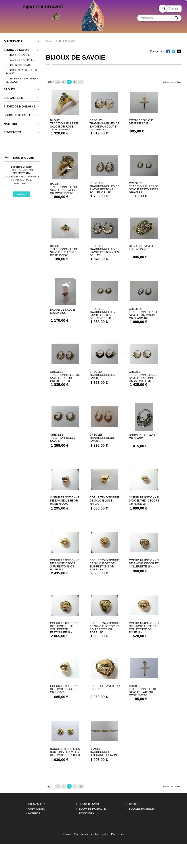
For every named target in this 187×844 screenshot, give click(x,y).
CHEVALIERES (36, 808)
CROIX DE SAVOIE (19, 55)
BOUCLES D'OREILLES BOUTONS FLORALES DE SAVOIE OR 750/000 (65, 752)
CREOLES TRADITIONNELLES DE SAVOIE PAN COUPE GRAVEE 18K (104, 125)
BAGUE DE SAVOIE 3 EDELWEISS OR (142, 247)
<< (58, 82)
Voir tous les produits (172, 82)
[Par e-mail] (179, 52)
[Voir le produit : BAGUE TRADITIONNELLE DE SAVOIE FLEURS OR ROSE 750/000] (65, 237)
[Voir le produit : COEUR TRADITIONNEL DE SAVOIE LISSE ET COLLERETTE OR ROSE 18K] (144, 614)
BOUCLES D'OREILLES (142, 808)
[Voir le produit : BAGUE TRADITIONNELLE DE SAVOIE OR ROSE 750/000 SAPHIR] (65, 114)
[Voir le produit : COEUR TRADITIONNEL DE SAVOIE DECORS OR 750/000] (65, 677)
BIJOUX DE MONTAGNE (92, 808)
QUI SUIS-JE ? (36, 804)
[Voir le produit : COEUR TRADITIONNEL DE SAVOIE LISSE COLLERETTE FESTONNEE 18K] (65, 614)
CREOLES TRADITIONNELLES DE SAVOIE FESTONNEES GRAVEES (144, 188)
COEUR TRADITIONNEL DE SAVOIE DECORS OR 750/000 (65, 689)
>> (81, 82)
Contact (173, 8)
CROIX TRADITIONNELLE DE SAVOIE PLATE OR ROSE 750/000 (143, 690)
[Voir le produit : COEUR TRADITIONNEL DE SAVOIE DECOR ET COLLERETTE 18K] (144, 551)
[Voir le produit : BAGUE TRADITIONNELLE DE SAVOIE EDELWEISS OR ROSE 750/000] (65, 178)
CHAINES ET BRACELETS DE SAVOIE (21, 80)
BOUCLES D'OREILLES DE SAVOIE (21, 72)
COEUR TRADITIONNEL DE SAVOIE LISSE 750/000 (104, 500)
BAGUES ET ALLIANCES (22, 60)
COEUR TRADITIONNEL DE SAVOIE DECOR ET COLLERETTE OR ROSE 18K (104, 628)
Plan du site (117, 834)
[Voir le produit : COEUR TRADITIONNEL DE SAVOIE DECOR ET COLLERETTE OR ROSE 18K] (104, 614)
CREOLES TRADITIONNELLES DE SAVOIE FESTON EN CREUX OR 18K (65, 376)
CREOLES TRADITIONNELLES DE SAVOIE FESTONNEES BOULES (104, 250)
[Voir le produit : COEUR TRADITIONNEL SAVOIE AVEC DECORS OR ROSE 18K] (144, 489)
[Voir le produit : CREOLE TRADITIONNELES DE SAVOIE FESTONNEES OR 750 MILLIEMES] (144, 363)
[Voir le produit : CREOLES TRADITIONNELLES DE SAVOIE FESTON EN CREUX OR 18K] (65, 363)
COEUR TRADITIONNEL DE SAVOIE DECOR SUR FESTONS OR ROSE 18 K (65, 565)
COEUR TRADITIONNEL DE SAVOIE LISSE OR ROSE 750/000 (65, 500)
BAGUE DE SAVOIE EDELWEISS (62, 311)
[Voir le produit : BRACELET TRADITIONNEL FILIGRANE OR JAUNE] (104, 740)
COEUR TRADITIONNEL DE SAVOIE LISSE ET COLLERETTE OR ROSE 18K (144, 628)
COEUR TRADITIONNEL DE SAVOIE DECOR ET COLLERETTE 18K (144, 563)
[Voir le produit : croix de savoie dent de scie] (144, 112)
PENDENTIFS (86, 813)
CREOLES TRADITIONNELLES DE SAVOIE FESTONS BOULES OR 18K (104, 188)
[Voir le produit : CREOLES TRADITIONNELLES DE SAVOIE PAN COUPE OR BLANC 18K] (144, 300)
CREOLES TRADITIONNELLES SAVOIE (102, 374)
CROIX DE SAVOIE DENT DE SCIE (141, 122)
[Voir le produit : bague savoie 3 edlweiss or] (144, 238)
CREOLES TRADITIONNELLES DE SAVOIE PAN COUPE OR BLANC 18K (144, 313)
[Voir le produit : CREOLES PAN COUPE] (65, 426)
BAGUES (134, 804)
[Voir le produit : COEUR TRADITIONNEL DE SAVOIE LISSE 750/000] (104, 489)
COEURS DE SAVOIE (20, 65)
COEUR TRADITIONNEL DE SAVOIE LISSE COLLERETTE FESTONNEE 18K (65, 628)
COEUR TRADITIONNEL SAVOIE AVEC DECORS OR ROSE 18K (144, 500)
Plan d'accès (81, 834)
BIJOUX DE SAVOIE (90, 804)
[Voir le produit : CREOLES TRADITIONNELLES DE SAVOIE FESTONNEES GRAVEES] (144, 174)
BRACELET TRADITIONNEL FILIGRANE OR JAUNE (104, 752)
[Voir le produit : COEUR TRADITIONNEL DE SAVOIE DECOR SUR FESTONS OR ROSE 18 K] (65, 552)
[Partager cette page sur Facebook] (168, 52)
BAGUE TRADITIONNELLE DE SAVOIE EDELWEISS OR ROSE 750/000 (64, 188)
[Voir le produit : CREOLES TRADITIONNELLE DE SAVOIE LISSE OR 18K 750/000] (104, 363)
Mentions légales (99, 834)
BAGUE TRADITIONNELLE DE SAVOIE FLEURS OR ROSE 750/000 (64, 250)
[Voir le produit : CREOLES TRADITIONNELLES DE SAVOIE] (104, 426)
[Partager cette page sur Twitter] (173, 52)
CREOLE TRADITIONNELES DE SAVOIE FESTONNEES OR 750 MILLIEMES (143, 376)
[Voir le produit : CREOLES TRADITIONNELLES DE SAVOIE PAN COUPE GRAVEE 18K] (104, 112)
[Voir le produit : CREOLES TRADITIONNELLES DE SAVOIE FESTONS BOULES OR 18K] (104, 174)
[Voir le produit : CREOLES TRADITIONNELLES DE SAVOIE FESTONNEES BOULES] (104, 237)
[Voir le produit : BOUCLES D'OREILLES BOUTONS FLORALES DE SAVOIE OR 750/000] (65, 740)
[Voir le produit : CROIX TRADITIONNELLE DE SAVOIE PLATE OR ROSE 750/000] (144, 677)
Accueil (49, 41)
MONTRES (34, 813)
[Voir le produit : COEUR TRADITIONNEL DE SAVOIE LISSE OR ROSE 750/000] (65, 489)
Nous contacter (22, 183)
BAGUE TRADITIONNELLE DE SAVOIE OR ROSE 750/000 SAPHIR (64, 125)
